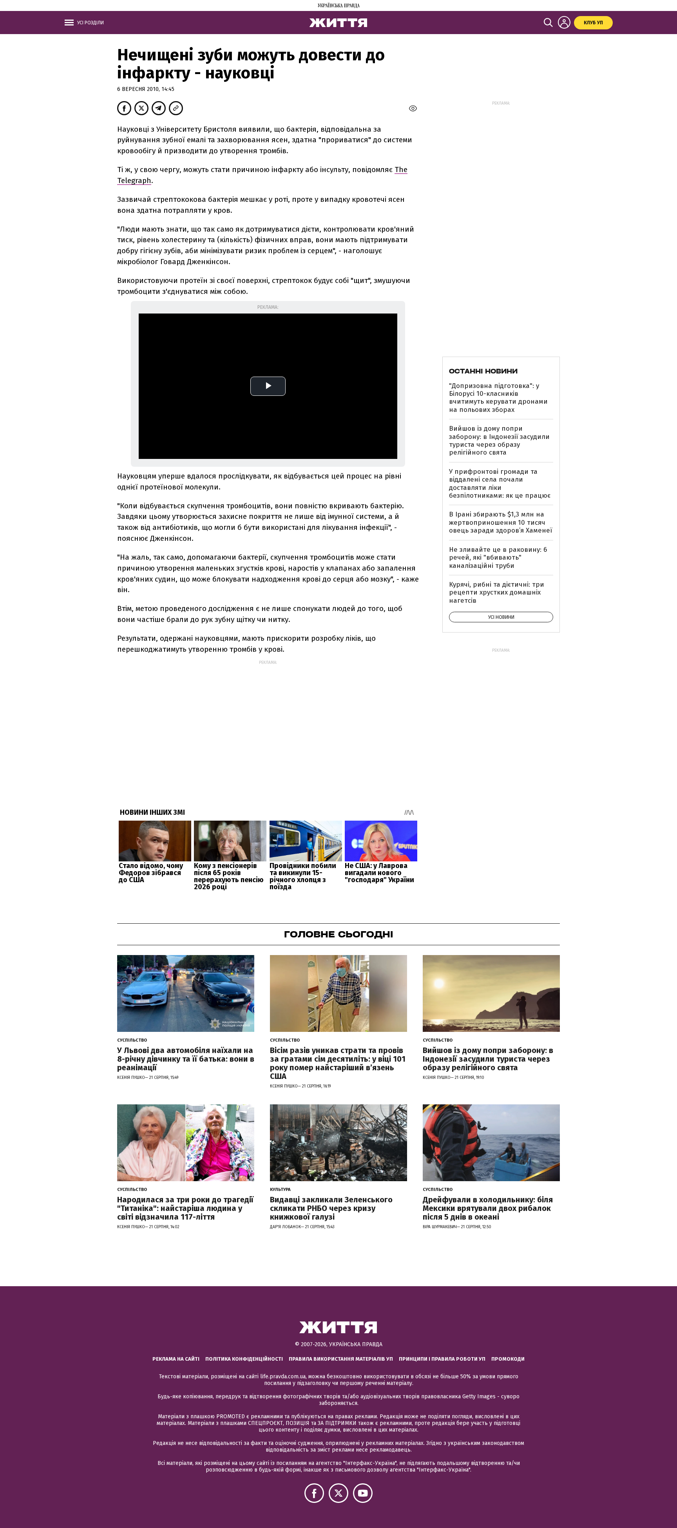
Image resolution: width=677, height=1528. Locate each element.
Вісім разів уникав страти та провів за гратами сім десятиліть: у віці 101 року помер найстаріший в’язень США (337, 1063)
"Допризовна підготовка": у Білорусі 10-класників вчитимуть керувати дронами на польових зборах (498, 398)
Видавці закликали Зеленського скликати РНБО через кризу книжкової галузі (331, 1208)
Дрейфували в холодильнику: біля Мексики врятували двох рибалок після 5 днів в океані (488, 1208)
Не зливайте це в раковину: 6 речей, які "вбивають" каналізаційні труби (498, 558)
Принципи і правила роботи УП (442, 1359)
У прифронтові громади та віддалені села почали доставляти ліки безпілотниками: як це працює (499, 484)
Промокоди (508, 1359)
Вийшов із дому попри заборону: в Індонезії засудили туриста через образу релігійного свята (499, 440)
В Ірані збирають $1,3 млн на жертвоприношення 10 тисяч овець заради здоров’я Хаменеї (500, 522)
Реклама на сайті (175, 1359)
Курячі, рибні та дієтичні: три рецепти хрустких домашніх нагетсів (496, 592)
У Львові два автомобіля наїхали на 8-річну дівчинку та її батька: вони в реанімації (185, 1059)
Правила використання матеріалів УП (341, 1359)
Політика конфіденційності (244, 1359)
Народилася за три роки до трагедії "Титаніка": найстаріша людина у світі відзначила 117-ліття (185, 1208)
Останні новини (483, 371)
